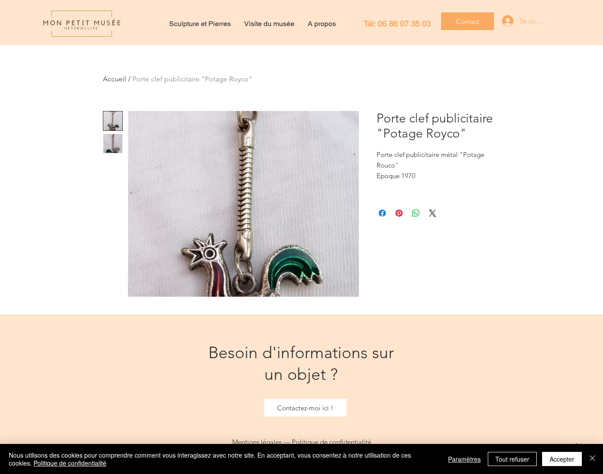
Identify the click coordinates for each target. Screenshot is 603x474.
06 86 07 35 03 (404, 23)
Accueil (114, 79)
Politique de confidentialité (331, 442)
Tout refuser (512, 459)
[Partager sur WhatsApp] (416, 213)
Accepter (562, 459)
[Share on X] (432, 213)
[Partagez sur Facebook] (382, 213)
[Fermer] (592, 459)
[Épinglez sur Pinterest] (399, 213)
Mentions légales (257, 442)
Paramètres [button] (464, 459)
